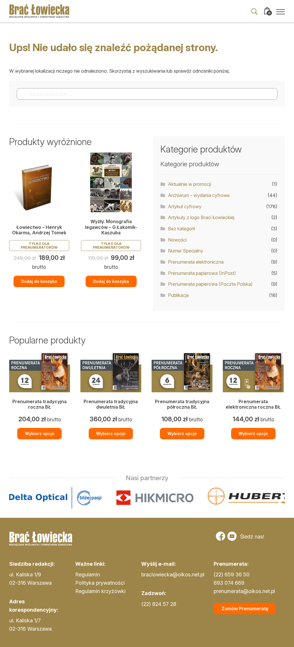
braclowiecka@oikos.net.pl (172, 574)
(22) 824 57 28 (158, 604)
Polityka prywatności (100, 583)
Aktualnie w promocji (189, 184)
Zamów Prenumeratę (244, 608)
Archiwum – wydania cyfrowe (199, 195)
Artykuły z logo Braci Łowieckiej (201, 217)
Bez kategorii (181, 228)
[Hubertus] (223, 498)
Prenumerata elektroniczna (196, 262)
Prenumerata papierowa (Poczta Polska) (210, 284)
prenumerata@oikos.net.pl (244, 591)
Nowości (177, 240)
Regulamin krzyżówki (100, 591)
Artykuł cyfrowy (185, 206)
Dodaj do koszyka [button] (39, 281)
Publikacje (178, 295)
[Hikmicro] (118, 498)
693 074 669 (229, 583)
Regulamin (87, 574)
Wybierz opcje (39, 433)
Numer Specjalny (185, 251)
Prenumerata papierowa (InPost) (202, 273)
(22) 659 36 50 (231, 574)
